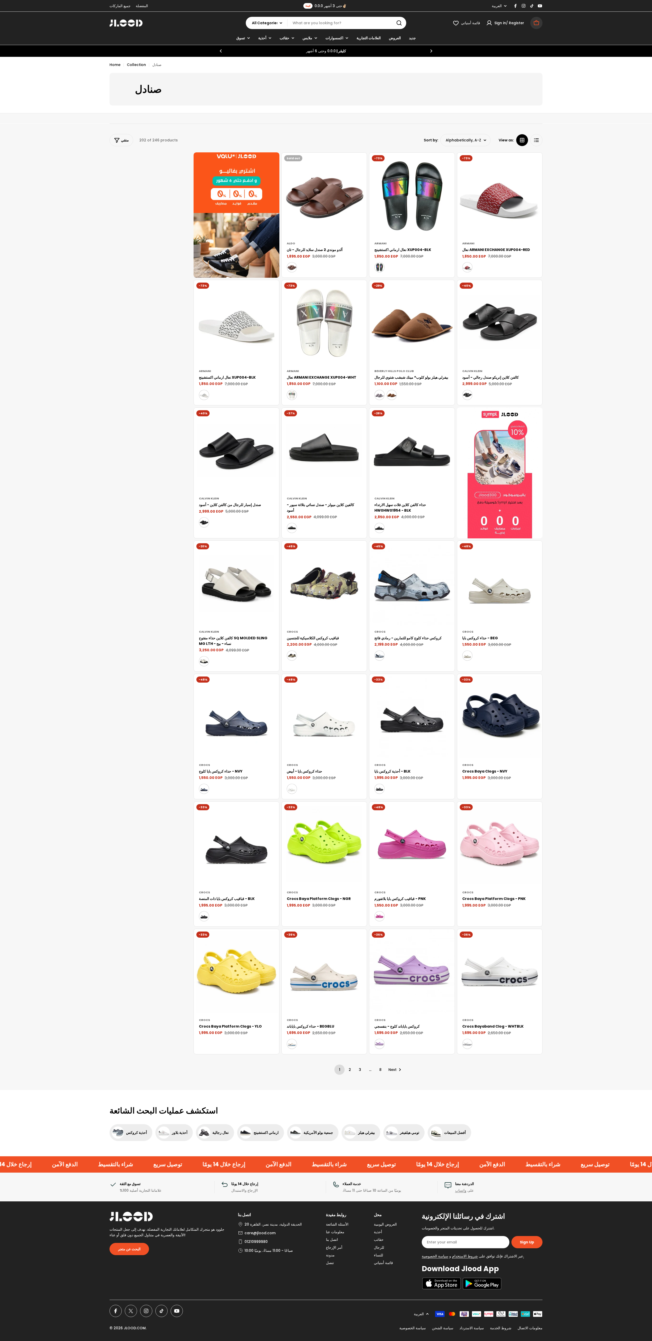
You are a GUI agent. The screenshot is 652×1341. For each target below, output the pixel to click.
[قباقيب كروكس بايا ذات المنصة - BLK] (236, 844)
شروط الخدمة (500, 1328)
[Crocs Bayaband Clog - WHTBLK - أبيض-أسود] (467, 1044)
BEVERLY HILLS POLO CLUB (394, 371)
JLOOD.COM (135, 1328)
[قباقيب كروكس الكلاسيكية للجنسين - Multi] (292, 655)
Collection (136, 64)
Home (115, 64)
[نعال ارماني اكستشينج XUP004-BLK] (412, 195)
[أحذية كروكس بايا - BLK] (412, 716)
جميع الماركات (120, 5)
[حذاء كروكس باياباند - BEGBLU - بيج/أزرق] (292, 1044)
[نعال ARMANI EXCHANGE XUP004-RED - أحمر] (467, 267)
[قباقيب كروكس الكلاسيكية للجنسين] (324, 583)
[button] (221, 51)
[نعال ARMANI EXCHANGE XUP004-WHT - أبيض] (292, 395)
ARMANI (380, 243)
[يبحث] (399, 23)
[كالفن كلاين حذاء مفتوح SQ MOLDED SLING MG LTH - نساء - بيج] (236, 583)
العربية (497, 6)
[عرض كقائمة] (536, 140)
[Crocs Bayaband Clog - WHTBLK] (499, 971)
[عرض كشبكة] (522, 140)
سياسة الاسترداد (471, 1328)
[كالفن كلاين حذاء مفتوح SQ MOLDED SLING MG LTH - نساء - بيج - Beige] (204, 661)
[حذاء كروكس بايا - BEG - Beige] (467, 655)
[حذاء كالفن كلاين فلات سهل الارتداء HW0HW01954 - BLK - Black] (379, 528)
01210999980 (256, 1241)
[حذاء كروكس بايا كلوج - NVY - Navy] (204, 789)
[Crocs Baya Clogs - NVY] (499, 716)
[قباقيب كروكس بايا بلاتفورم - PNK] (412, 844)
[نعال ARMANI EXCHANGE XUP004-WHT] (324, 322)
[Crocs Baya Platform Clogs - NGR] (324, 844)
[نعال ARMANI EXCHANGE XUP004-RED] (499, 195)
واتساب (460, 1190)
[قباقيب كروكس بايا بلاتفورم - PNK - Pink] (379, 916)
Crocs (292, 632)
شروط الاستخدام (465, 1256)
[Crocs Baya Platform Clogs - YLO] (236, 971)
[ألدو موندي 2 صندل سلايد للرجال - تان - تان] (292, 267)
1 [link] (339, 1069)
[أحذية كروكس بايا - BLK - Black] (379, 789)
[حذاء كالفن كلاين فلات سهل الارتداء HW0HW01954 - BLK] (412, 450)
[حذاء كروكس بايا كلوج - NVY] (236, 716)
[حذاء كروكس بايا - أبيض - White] (292, 789)
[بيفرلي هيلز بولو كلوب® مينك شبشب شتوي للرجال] (412, 322)
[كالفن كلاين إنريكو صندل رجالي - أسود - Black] (467, 395)
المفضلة (142, 5)
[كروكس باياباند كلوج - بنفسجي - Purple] (379, 1044)
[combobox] (326, 23)
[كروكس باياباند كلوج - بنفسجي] (412, 971)
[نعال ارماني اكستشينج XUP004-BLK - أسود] (379, 267)
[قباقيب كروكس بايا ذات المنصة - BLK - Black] (204, 916)
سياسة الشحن (442, 1328)
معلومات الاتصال (530, 1328)
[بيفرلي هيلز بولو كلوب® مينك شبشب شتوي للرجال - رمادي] (379, 395)
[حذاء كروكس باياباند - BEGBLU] (324, 971)
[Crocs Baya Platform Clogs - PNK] (499, 844)
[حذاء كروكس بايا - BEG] (499, 583)
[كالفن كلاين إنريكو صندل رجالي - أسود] (499, 322)
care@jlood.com (260, 1233)
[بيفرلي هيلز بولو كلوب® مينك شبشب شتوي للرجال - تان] (392, 395)
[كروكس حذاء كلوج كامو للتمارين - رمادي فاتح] (412, 583)
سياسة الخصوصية (412, 1328)
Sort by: (431, 140)
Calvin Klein (472, 371)
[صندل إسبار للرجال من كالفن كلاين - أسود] (236, 450)
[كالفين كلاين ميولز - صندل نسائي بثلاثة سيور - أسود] (324, 450)
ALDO (291, 243)
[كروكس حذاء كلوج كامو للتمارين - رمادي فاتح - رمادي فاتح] (379, 655)
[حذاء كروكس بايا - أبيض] (324, 716)
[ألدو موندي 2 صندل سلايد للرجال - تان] (324, 195)
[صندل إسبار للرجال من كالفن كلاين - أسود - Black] (204, 522)
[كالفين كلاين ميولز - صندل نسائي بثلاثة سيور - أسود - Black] (292, 528)
